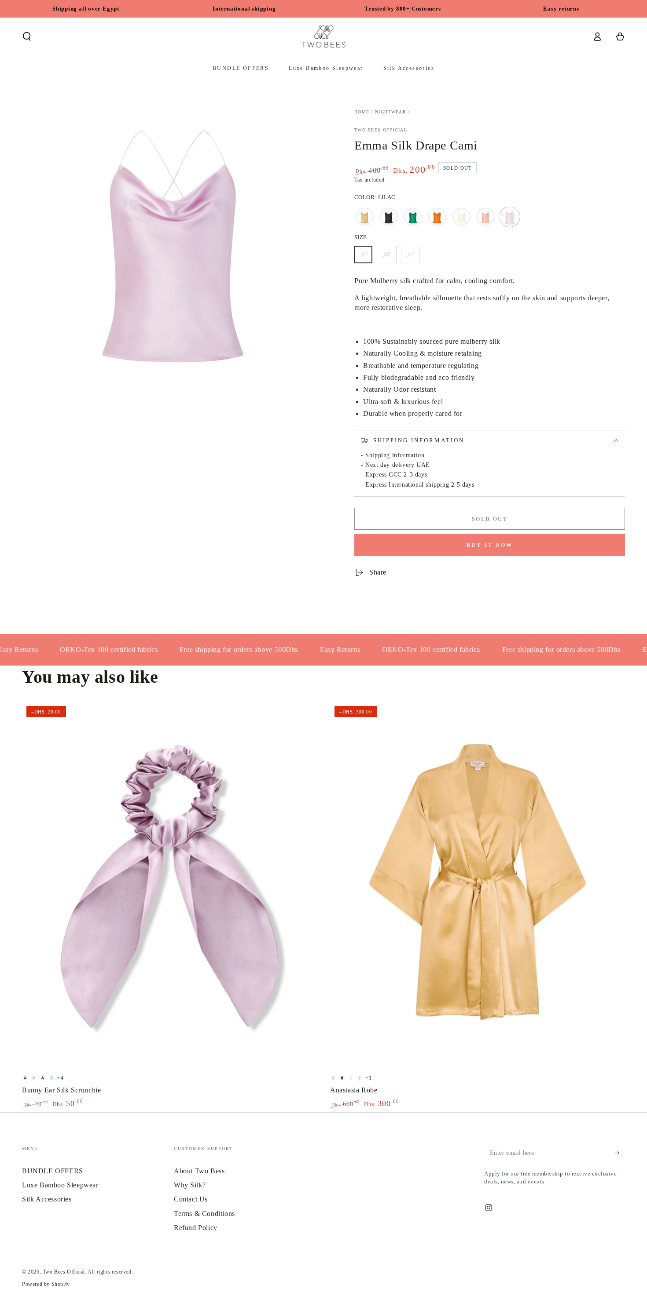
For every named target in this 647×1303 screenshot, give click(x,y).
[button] (26, 36)
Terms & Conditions (204, 1213)
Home (361, 111)
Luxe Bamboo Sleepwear (60, 1185)
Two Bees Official (380, 129)
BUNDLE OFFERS (52, 1171)
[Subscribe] (620, 1153)
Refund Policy (195, 1227)
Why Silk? (190, 1185)
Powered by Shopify (46, 1284)
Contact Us (191, 1199)
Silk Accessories (47, 1199)
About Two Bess (199, 1171)
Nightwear (390, 111)
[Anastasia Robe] (477, 886)
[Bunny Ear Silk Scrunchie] (169, 886)
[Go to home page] (323, 36)
